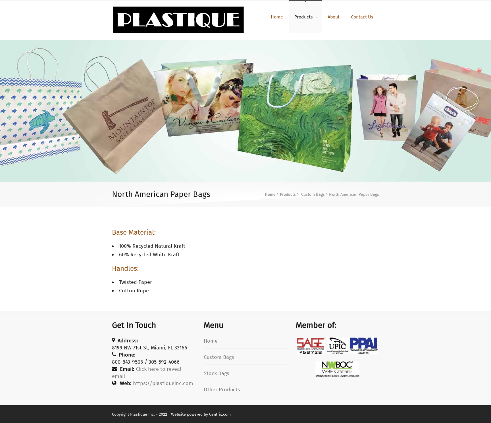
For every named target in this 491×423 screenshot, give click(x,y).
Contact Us (362, 17)
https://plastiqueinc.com (163, 383)
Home (277, 17)
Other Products (222, 389)
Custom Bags (313, 194)
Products (303, 17)
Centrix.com (220, 414)
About (334, 17)
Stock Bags (216, 373)
